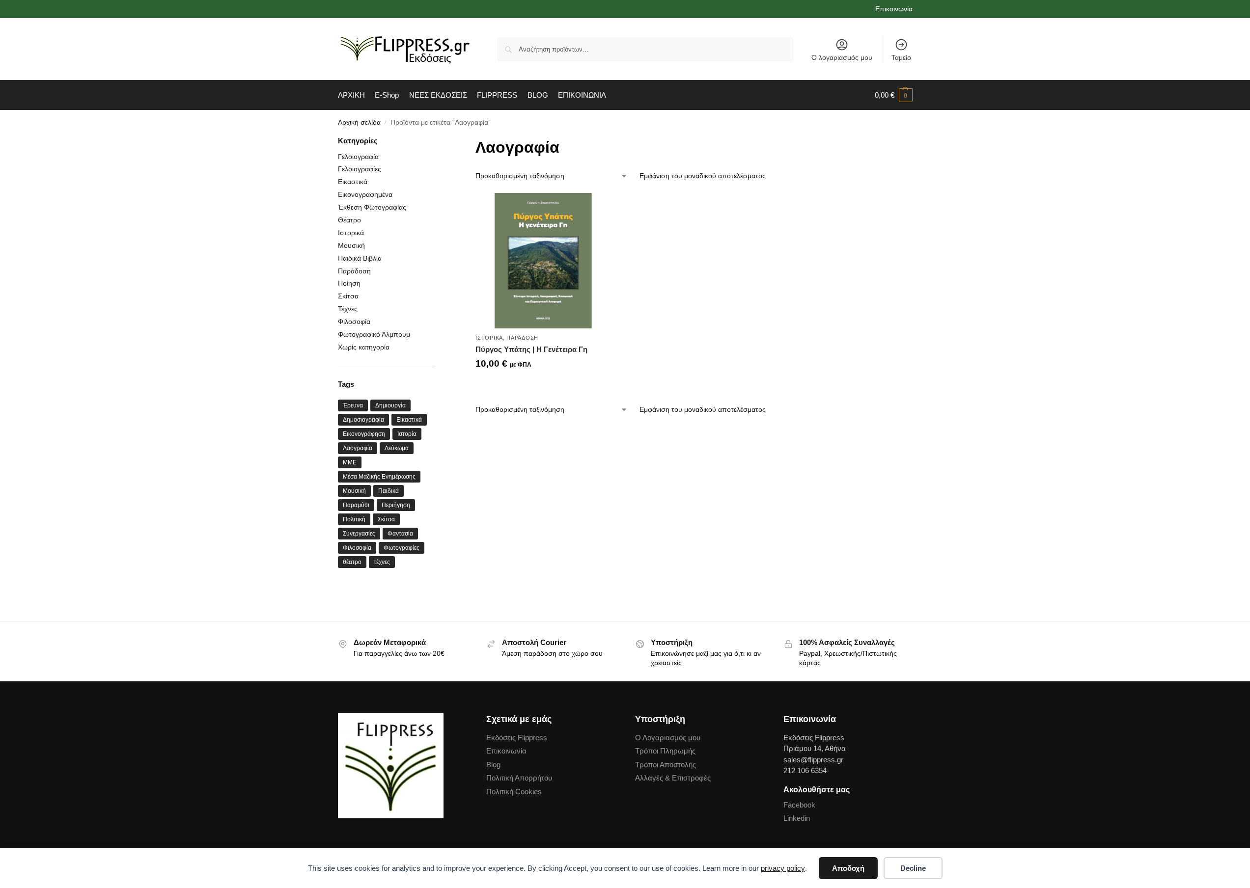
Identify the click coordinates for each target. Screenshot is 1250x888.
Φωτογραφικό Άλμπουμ (374, 334)
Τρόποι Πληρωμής (665, 751)
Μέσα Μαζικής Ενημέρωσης (379, 476)
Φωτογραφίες (401, 547)
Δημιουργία (390, 405)
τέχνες (382, 562)
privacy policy (783, 868)
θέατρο (352, 562)
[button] (894, 95)
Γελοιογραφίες (359, 169)
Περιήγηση (396, 505)
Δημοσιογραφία (363, 419)
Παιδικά (388, 490)
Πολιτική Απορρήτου (519, 778)
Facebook (799, 805)
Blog (493, 764)
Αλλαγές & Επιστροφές (673, 778)
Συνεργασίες (359, 533)
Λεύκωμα (397, 448)
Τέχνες (348, 309)
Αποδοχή (848, 868)
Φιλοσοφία (354, 321)
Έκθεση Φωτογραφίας (372, 207)
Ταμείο (901, 57)
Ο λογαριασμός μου (841, 57)
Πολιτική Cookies (514, 791)
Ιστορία (407, 434)
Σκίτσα (348, 296)
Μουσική (351, 245)
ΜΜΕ (350, 462)
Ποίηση (349, 283)
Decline (913, 868)
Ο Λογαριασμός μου (667, 737)
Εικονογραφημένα (365, 194)
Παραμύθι (356, 505)
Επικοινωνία (894, 9)
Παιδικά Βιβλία (360, 258)
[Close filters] (438, 141)
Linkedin (796, 818)
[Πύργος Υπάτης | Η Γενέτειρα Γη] (543, 260)
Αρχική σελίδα (359, 122)
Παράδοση (522, 338)
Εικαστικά (352, 182)
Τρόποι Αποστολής (665, 764)
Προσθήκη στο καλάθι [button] (543, 387)
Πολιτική (354, 519)
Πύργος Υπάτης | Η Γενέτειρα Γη (531, 349)
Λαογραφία (357, 448)
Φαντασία (400, 533)
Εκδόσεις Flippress (516, 737)
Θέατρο (349, 220)
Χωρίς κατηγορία (363, 347)
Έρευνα (353, 405)
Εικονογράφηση (364, 434)
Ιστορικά (489, 338)
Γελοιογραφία (358, 157)
